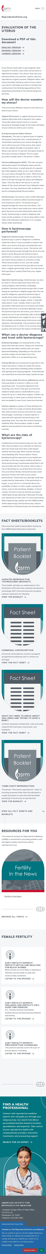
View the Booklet (12, 597)
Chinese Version (11, 53)
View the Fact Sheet (14, 662)
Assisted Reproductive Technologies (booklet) (16, 580)
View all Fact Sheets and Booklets (17, 812)
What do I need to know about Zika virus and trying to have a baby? (21, 718)
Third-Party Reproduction (18, 786)
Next (42, 909)
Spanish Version (11, 50)
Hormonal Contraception (17, 650)
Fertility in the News (12, 896)
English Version (11, 47)
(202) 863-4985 (17, 1218)
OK (41, 1250)
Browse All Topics (13, 916)
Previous (38, 909)
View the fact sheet (14, 733)
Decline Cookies (29, 1250)
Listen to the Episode (18, 978)
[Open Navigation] (42, 8)
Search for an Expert (16, 1142)
